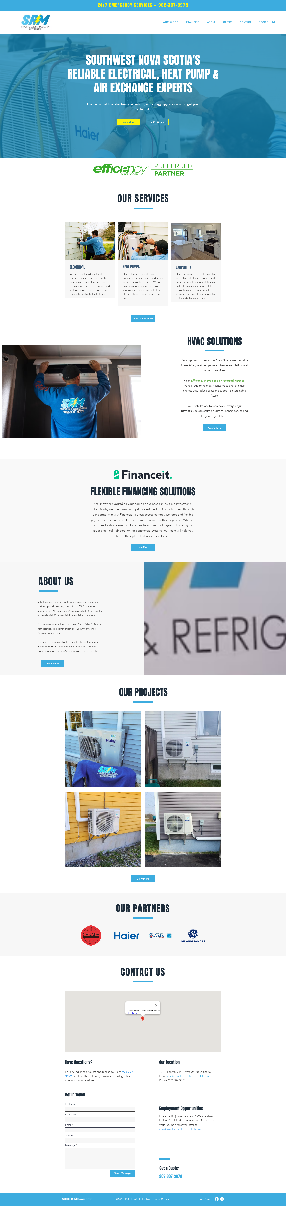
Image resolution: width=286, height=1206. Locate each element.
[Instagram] (222, 1199)
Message (70, 1145)
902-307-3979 (173, 5)
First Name (71, 1104)
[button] (171, 22)
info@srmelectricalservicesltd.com (188, 1076)
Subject (69, 1135)
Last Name (71, 1114)
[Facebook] (217, 1199)
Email (68, 1125)
